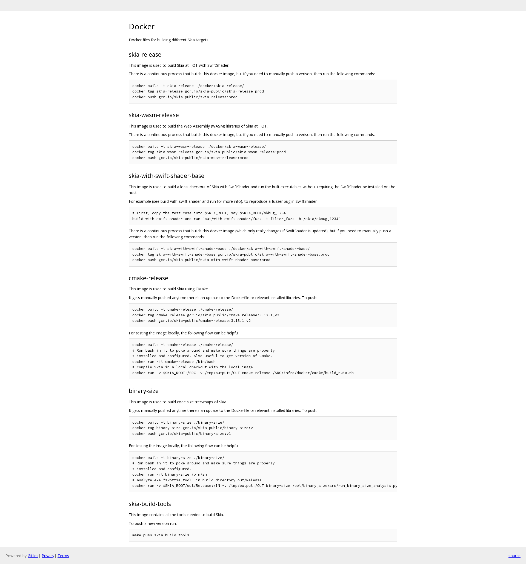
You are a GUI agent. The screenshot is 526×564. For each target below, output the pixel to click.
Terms (63, 555)
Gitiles (33, 555)
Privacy (48, 555)
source (514, 555)
